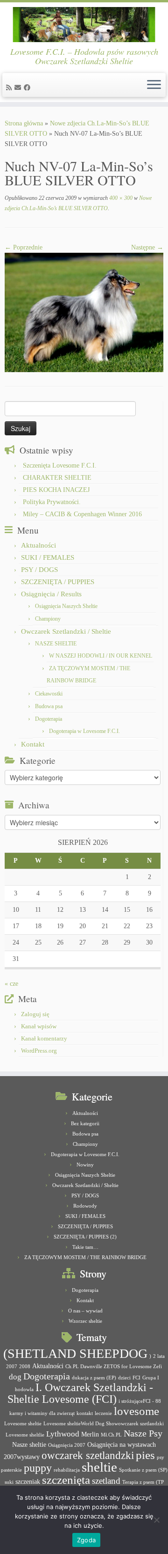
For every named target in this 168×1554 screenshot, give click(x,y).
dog (15, 1376)
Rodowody (85, 1206)
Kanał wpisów (38, 1026)
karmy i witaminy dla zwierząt (42, 1413)
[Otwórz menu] (154, 85)
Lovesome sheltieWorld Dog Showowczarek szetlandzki (103, 1423)
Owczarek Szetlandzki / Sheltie (66, 631)
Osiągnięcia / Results (51, 594)
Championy (48, 619)
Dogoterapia (48, 719)
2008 (24, 1366)
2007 (11, 1366)
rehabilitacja (67, 1470)
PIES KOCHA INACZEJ (56, 489)
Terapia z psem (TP (143, 1482)
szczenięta (66, 1479)
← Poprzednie (23, 247)
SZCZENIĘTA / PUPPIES (57, 582)
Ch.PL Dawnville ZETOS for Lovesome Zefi (113, 1366)
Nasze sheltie (29, 1444)
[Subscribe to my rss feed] (10, 87)
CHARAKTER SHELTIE (57, 477)
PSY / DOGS (39, 569)
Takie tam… (85, 1247)
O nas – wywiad (85, 1310)
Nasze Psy (143, 1433)
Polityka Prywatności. (52, 502)
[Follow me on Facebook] (28, 87)
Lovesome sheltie (23, 1423)
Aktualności (38, 545)
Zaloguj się (35, 1014)
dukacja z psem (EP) (94, 1377)
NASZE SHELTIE (56, 643)
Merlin (90, 1434)
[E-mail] (19, 87)
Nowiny (85, 1164)
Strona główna (24, 123)
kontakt (85, 1413)
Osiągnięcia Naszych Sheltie (66, 606)
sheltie (99, 1466)
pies (145, 1455)
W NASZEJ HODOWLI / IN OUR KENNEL (100, 655)
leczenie (103, 1413)
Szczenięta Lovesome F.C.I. (60, 465)
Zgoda (86, 1540)
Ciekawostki (49, 693)
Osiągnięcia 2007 (66, 1445)
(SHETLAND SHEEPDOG (75, 1353)
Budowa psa (49, 706)
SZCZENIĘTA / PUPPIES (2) (85, 1236)
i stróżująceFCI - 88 (140, 1401)
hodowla (24, 1389)
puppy (38, 1468)
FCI (136, 1377)
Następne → (147, 247)
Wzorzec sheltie (85, 1321)
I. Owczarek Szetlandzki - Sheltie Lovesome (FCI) (80, 1393)
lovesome (136, 1411)
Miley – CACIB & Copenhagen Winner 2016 (82, 514)
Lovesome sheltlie (25, 1434)
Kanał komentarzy (44, 1038)
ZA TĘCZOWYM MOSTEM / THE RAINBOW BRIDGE (85, 1257)
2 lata (159, 1356)
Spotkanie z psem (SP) (143, 1470)
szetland (106, 1481)
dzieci (124, 1377)
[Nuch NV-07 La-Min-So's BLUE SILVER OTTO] (84, 311)
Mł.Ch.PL (111, 1434)
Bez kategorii (85, 1123)
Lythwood (62, 1433)
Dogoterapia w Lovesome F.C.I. (84, 731)
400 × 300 (120, 198)
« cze (11, 983)
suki (9, 1482)
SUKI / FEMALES (47, 557)
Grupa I (150, 1377)
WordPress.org (39, 1050)
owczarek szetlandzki (88, 1455)
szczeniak (27, 1481)
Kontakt (32, 744)
